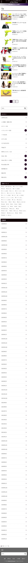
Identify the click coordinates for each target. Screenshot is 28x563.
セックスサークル (11, 193)
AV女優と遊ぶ (9, 186)
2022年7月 (4, 360)
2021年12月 (4, 389)
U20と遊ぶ (9, 188)
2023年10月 (4, 296)
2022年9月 (4, 351)
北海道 (4, 204)
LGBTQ (4, 117)
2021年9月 (4, 402)
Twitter (4, 188)
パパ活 (4, 134)
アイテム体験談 (17, 188)
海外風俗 (4, 168)
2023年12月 (4, 287)
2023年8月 (4, 304)
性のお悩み (5, 164)
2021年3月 (4, 428)
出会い (4, 156)
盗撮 (18, 208)
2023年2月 (4, 330)
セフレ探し (19, 193)
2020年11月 (4, 445)
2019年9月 (4, 500)
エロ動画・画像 (6, 122)
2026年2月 (4, 228)
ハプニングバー (6, 130)
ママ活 (14, 195)
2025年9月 (4, 240)
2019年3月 (4, 521)
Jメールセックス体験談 (18, 186)
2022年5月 (4, 368)
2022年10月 (4, 347)
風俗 (3, 177)
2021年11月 (4, 394)
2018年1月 (4, 538)
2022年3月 (4, 377)
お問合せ (9, 558)
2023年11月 (4, 291)
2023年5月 (4, 317)
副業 (5, 558)
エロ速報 (18, 558)
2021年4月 (4, 423)
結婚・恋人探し (23, 210)
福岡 (11, 210)
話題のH (23, 558)
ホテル (4, 139)
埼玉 (12, 204)
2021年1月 (4, 436)
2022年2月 (4, 381)
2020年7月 (4, 458)
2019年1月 (4, 530)
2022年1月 (4, 385)
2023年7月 (4, 309)
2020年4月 (4, 470)
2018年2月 (4, 534)
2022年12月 (4, 338)
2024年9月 (4, 249)
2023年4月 (4, 321)
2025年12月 (4, 236)
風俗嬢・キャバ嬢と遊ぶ (7, 215)
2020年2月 (4, 479)
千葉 (8, 204)
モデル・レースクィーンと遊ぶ (8, 197)
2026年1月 (4, 232)
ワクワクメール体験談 (7, 199)
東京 (12, 206)
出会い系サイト (6, 160)
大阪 (16, 204)
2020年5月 (4, 466)
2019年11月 (4, 492)
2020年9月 (4, 453)
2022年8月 (4, 355)
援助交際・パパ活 (6, 206)
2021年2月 (4, 432)
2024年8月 (4, 253)
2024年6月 (4, 262)
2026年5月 (4, 223)
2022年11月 (4, 343)
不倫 (3, 147)
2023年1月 (4, 334)
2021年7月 (4, 411)
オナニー (4, 126)
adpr (3, 186)
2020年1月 (4, 483)
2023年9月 (4, 300)
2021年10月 (4, 398)
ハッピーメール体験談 (7, 195)
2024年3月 (4, 274)
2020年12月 (4, 440)
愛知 (20, 204)
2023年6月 (4, 313)
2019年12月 (4, 487)
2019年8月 (4, 504)
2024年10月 (4, 245)
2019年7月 (4, 509)
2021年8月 (4, 406)
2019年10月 (4, 496)
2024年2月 (4, 279)
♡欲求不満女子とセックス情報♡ (14, 4)
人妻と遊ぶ (20, 199)
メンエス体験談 (21, 195)
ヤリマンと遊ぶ (19, 197)
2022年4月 (4, 372)
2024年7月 (4, 257)
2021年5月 (4, 419)
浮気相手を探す (5, 208)
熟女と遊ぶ (13, 208)
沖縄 (16, 206)
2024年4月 (4, 270)
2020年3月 (4, 475)
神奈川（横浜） (5, 210)
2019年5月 (4, 517)
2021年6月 (4, 415)
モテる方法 (5, 143)
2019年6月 (4, 513)
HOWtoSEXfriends (11, 561)
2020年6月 (4, 462)
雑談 (3, 173)
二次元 (14, 199)
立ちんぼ (16, 210)
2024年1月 (4, 283)
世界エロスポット (6, 151)
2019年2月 (4, 526)
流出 (20, 206)
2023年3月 (4, 326)
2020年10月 (4, 449)
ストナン (4, 193)
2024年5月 (4, 266)
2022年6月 (4, 364)
